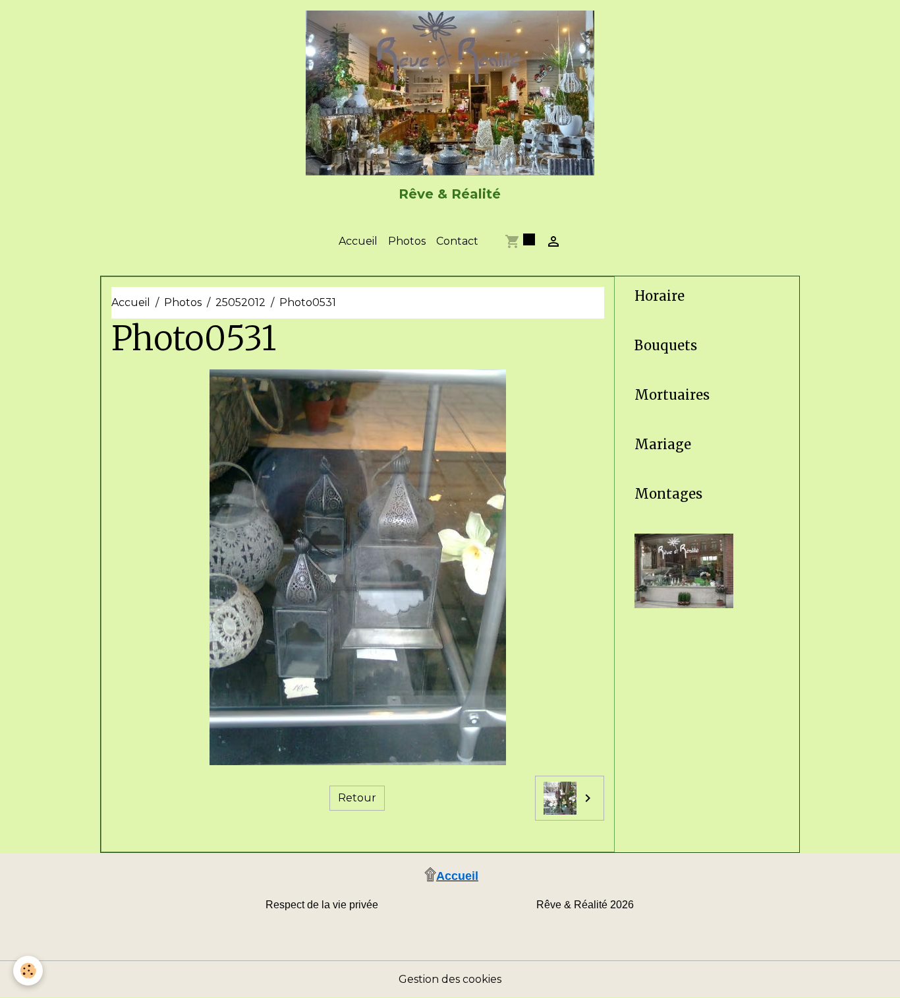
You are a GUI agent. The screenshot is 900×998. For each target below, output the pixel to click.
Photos (407, 241)
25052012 (240, 302)
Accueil (358, 241)
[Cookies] (28, 970)
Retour (357, 798)
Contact (457, 241)
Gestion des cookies (450, 979)
